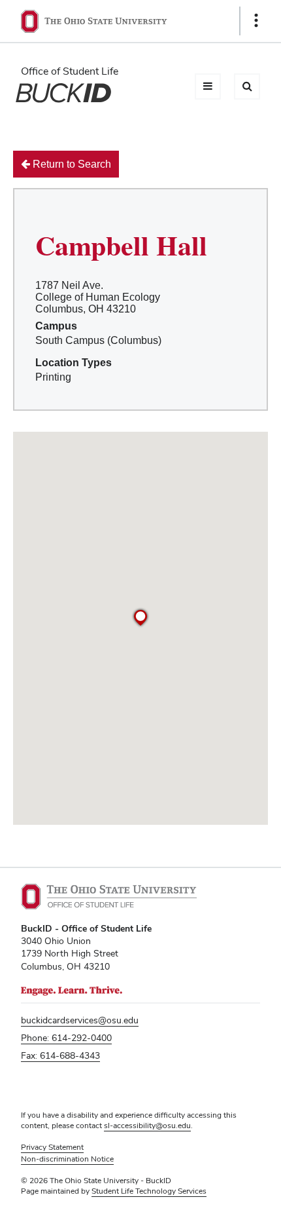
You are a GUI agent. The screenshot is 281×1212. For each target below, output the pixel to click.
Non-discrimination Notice (67, 1159)
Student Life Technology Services (149, 1191)
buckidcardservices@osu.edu (80, 1020)
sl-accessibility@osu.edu (147, 1125)
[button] (140, 618)
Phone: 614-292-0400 (66, 1038)
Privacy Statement (52, 1147)
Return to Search (70, 164)
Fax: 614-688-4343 (60, 1055)
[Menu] (208, 86)
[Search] (247, 86)
